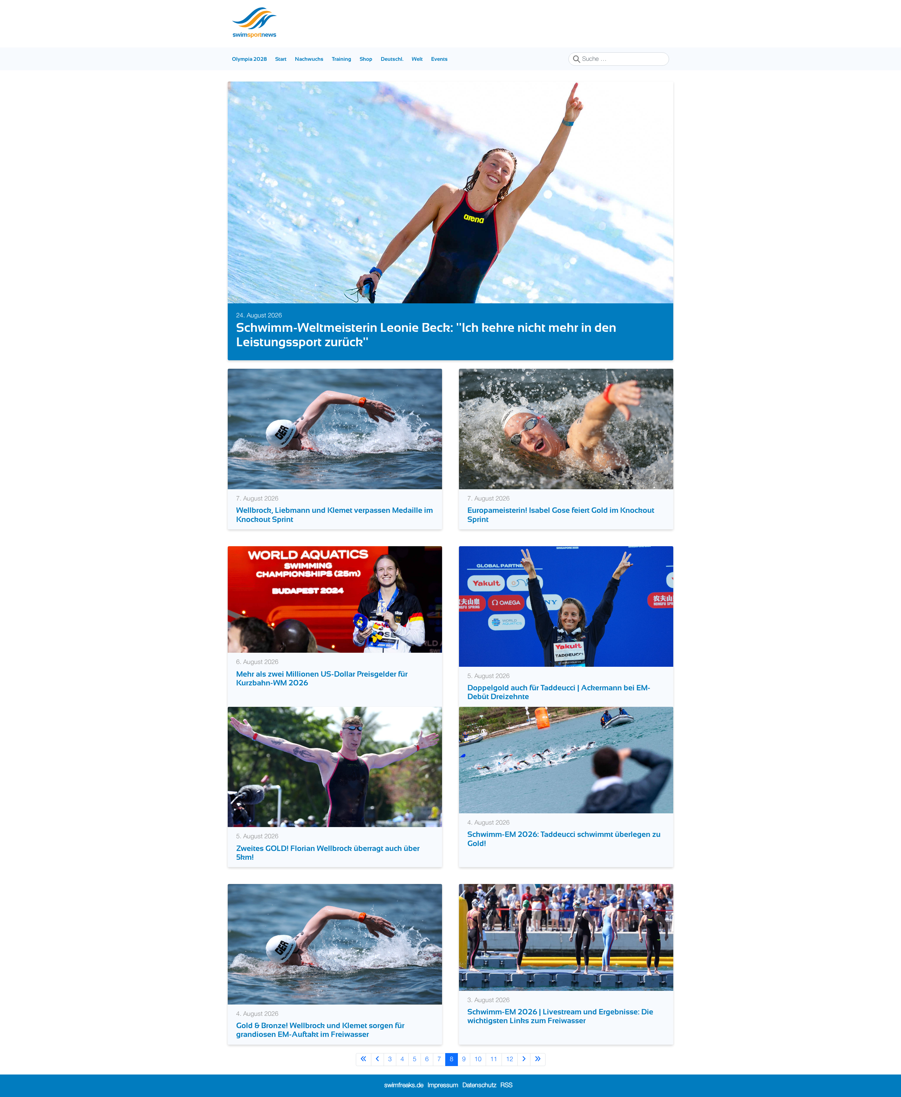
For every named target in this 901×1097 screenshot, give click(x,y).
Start (280, 59)
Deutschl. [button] (392, 59)
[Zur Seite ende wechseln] (538, 1059)
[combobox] (618, 59)
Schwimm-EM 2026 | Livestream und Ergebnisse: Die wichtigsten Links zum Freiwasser (560, 1016)
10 (477, 1059)
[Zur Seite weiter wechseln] (523, 1059)
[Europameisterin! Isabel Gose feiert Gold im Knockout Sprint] (566, 429)
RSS (506, 1085)
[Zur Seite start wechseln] (363, 1059)
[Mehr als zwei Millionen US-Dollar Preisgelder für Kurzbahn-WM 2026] (335, 599)
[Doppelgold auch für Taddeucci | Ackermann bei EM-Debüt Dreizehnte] (566, 606)
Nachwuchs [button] (309, 59)
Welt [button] (417, 59)
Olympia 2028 (249, 59)
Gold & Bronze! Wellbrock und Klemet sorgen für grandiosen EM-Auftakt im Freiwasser (320, 1030)
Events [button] (439, 59)
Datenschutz (479, 1085)
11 (493, 1059)
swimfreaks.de (403, 1085)
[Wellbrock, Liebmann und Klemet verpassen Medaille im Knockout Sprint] (335, 429)
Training (341, 59)
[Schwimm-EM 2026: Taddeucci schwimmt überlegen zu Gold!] (566, 760)
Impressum (443, 1085)
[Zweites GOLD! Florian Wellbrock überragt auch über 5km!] (335, 766)
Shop (366, 59)
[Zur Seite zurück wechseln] (377, 1059)
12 (509, 1059)
